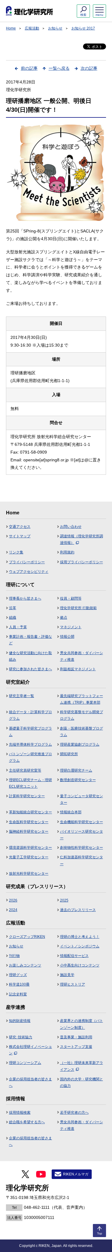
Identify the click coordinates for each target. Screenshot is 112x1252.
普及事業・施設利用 (76, 1037)
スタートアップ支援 (76, 1047)
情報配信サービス (74, 956)
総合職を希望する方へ (27, 1122)
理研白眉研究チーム (76, 770)
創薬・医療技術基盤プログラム (81, 731)
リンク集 (16, 552)
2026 (13, 900)
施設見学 (67, 975)
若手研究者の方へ (74, 1112)
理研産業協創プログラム (79, 744)
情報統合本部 (71, 812)
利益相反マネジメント (78, 669)
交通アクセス (19, 527)
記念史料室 (18, 994)
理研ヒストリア (72, 984)
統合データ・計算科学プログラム (30, 715)
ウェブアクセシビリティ (28, 572)
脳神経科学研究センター (28, 831)
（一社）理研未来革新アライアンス (81, 1066)
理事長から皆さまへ (25, 598)
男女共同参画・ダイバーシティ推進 (81, 656)
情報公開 (67, 636)
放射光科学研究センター (28, 873)
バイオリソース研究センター (81, 834)
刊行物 (14, 956)
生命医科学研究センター (28, 822)
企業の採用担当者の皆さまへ (30, 1082)
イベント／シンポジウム (79, 946)
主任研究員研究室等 (25, 770)
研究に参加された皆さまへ (30, 669)
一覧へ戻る (59, 68)
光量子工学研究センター (28, 857)
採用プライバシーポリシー (81, 562)
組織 (12, 617)
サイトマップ (19, 536)
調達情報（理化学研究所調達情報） (81, 539)
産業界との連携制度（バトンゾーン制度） (81, 1024)
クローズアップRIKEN (27, 937)
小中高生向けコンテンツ (79, 965)
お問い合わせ (71, 527)
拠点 (63, 617)
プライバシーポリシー (27, 562)
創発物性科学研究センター (81, 847)
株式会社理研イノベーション (30, 1050)
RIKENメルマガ (75, 1174)
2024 (13, 910)
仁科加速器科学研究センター (81, 860)
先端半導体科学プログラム (30, 744)
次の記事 (89, 68)
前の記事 (29, 68)
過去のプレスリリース (78, 910)
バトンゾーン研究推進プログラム (30, 757)
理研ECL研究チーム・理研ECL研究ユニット (30, 783)
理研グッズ (18, 975)
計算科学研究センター (27, 796)
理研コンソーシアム (25, 1063)
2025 (64, 900)
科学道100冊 (19, 984)
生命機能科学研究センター (81, 822)
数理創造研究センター (78, 780)
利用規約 (67, 552)
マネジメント (71, 627)
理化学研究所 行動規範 (78, 608)
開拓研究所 (69, 754)
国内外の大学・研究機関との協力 (81, 1082)
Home (11, 28)
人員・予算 (18, 627)
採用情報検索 (19, 1112)
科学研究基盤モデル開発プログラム (81, 715)
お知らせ (55, 28)
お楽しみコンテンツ (25, 965)
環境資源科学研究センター (30, 847)
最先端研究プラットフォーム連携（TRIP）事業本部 (81, 699)
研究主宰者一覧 (21, 696)
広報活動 (32, 28)
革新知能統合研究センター (30, 812)
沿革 (12, 608)
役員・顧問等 (71, 598)
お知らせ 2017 (83, 28)
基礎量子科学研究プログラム (30, 731)
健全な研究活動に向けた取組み (30, 656)
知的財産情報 (19, 1021)
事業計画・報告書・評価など (30, 639)
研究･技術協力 (20, 1037)
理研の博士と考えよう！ (79, 937)
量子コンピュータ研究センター (81, 799)
